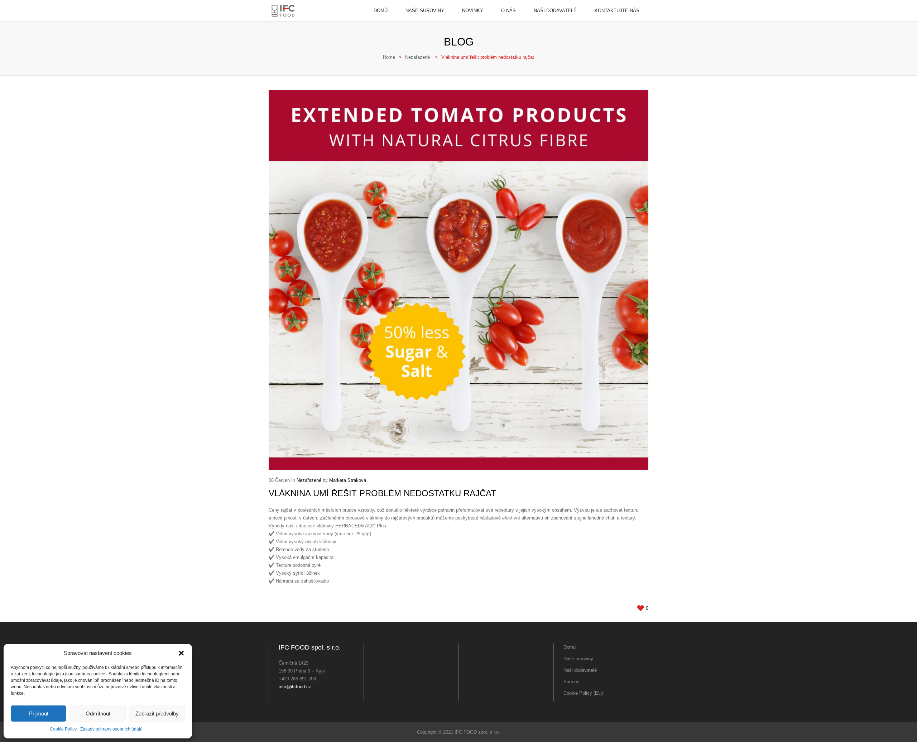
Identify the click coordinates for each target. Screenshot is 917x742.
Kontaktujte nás (617, 10)
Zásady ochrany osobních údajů (111, 729)
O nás (508, 10)
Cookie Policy (63, 729)
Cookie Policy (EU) (583, 693)
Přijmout (38, 713)
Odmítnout (98, 713)
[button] (181, 653)
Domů (381, 10)
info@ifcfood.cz (295, 686)
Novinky (472, 10)
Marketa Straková (347, 480)
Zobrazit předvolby (157, 713)
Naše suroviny (424, 10)
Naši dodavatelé (555, 10)
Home (389, 57)
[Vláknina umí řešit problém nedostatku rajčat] (458, 280)
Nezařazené (417, 57)
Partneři (571, 681)
